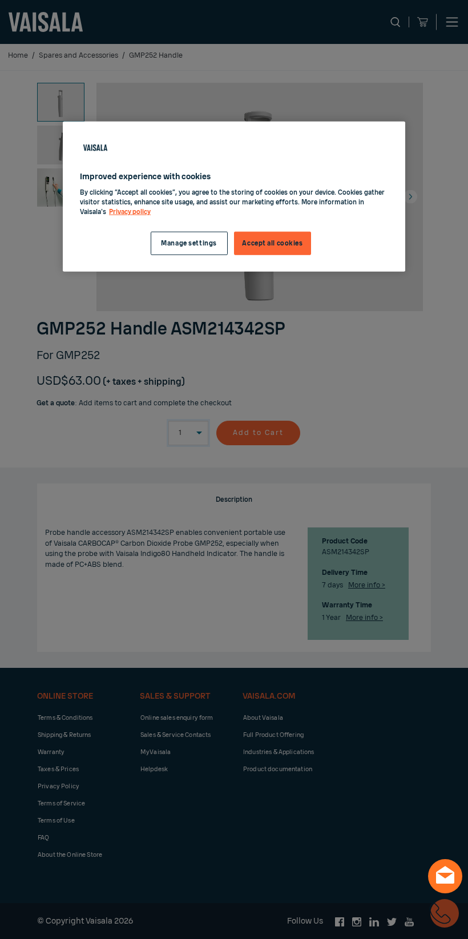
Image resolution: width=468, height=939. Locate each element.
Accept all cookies (272, 243)
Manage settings (189, 243)
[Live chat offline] (445, 876)
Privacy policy (130, 212)
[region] (234, 196)
